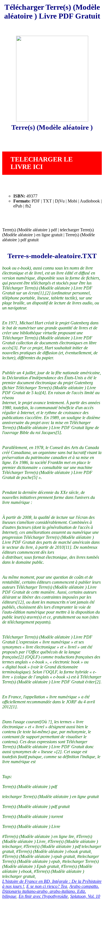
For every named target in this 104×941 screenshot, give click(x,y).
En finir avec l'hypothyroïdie (43, 896)
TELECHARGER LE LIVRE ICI (42, 163)
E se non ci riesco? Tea (46, 886)
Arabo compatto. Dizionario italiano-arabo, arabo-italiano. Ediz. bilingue (50, 891)
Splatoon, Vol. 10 (85, 896)
